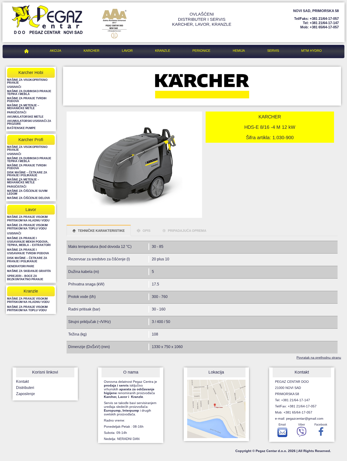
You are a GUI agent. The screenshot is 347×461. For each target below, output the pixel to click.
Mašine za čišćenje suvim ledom (27, 192)
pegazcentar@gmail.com (304, 418)
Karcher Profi (30, 139)
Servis (273, 50)
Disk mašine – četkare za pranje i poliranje (27, 174)
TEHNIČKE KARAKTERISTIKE (101, 231)
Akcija (55, 50)
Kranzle (162, 50)
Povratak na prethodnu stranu (318, 357)
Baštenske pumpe (21, 128)
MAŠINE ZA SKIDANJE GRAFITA (29, 271)
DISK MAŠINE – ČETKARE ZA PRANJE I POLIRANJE (27, 259)
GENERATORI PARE (20, 266)
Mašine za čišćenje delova (28, 198)
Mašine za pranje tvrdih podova (27, 100)
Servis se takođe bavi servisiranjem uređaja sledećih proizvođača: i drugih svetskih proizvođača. (130, 408)
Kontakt (22, 381)
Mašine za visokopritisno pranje (27, 81)
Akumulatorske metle (25, 116)
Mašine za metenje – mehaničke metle (23, 107)
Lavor (127, 50)
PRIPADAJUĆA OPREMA (187, 231)
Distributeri (25, 388)
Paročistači (16, 112)
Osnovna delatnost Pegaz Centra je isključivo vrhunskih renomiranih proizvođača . (130, 389)
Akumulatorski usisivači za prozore (29, 122)
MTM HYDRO (311, 50)
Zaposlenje (25, 394)
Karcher (91, 50)
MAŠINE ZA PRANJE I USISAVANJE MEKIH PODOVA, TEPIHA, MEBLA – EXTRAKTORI (29, 242)
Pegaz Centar (27, 50)
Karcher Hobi (30, 72)
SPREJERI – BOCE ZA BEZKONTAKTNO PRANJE (25, 277)
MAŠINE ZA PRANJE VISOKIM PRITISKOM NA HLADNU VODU (28, 218)
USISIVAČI (14, 233)
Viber (301, 424)
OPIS (146, 231)
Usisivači (14, 87)
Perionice (201, 50)
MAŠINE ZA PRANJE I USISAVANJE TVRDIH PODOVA (28, 251)
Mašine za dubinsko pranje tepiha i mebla (29, 93)
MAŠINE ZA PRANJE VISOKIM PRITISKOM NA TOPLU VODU (27, 227)
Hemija (239, 50)
